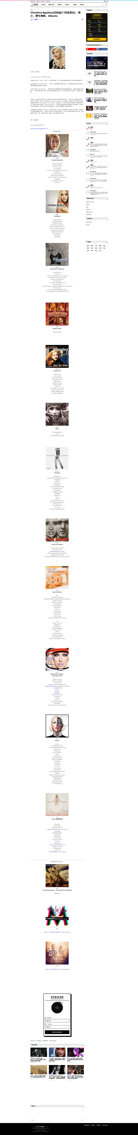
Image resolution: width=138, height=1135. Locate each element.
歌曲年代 (67, 4)
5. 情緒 (88, 29)
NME (87, 207)
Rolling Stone (89, 212)
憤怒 (104, 245)
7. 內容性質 (89, 33)
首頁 (31, 9)
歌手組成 (43, 4)
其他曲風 (82, 4)
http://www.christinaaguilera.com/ (39, 128)
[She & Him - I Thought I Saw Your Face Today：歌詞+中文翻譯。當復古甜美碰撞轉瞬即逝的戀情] (89, 115)
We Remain (57, 893)
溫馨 (92, 250)
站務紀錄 (38, 1)
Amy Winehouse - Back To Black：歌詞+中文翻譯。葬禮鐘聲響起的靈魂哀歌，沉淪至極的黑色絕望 (57, 1077)
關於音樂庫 (32, 1)
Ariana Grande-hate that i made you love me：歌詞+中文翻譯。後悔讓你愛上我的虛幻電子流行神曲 (101, 91)
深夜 (88, 250)
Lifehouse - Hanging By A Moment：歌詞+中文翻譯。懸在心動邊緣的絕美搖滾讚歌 (38, 1059)
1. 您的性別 (48, 1018)
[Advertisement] (57, 32)
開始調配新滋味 (96, 39)
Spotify (87, 224)
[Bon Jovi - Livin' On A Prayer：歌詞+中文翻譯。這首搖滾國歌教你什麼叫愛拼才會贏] (89, 99)
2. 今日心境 (48, 1024)
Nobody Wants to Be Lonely (53, 686)
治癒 (100, 248)
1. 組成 (88, 20)
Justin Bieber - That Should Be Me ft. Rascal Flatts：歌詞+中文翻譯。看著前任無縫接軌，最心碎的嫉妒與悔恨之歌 (101, 82)
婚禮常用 (60, 4)
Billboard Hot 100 (90, 201)
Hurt (58, 631)
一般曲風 (74, 4)
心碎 (96, 245)
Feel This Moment (54, 969)
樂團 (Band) (51, 4)
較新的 (32, 1120)
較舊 (82, 1120)
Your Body (57, 831)
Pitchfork (88, 209)
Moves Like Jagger (55, 932)
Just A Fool (53, 845)
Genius (87, 204)
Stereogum (88, 214)
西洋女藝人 (39, 1040)
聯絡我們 (42, 1)
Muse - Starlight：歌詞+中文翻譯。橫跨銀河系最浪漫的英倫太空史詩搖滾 (75, 1059)
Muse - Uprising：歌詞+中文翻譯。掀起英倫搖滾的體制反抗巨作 (38, 1076)
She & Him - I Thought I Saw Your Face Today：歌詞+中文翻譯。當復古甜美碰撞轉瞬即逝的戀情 (100, 115)
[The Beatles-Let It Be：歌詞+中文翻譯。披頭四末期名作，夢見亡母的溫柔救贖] (89, 108)
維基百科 (36, 120)
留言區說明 (48, 1)
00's (35, 9)
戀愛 (88, 248)
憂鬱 (100, 245)
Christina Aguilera (52, 1040)
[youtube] (104, 1)
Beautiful (57, 493)
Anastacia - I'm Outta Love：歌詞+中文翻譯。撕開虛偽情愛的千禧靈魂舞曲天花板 (57, 1059)
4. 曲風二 (99, 24)
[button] (103, 4)
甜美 (96, 250)
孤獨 (88, 245)
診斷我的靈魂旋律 (57, 1032)
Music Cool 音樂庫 (40, 1126)
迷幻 (100, 250)
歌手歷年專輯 (45, 1040)
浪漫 (104, 248)
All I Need (57, 764)
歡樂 (96, 248)
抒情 (92, 248)
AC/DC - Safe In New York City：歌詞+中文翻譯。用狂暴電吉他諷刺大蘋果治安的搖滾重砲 (75, 1077)
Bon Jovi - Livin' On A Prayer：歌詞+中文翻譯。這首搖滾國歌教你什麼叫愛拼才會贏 (100, 99)
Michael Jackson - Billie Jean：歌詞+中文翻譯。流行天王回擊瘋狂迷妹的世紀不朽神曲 (100, 73)
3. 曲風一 (89, 24)
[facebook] (107, 1)
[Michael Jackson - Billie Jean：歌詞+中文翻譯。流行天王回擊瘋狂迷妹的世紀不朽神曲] (89, 73)
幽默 (92, 245)
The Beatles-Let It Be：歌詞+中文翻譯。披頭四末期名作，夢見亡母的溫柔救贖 (100, 108)
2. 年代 (98, 20)
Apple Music (89, 222)
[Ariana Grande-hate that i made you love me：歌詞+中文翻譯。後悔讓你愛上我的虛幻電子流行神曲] (89, 91)
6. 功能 (98, 29)
